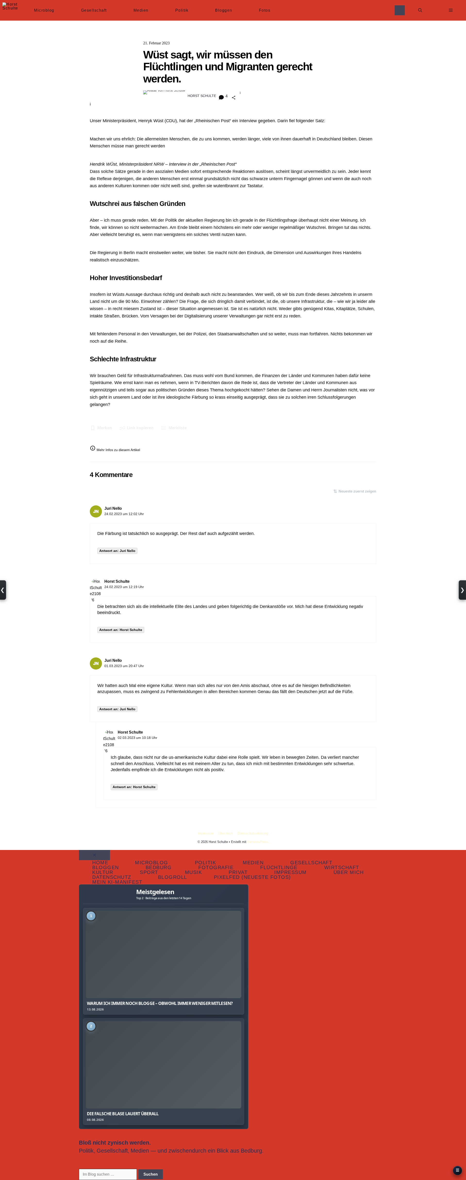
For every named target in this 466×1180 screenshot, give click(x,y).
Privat (238, 872)
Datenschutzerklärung (253, 833)
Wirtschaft (341, 867)
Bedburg (159, 867)
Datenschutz (111, 877)
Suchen (150, 1174)
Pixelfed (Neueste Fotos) (252, 877)
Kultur (102, 872)
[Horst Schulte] (10, 10)
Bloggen (223, 10)
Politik (182, 10)
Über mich (225, 833)
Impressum (206, 833)
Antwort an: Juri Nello (117, 551)
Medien (141, 10)
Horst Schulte (117, 581)
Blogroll (172, 877)
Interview (248, 120)
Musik (193, 872)
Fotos (265, 10)
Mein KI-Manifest (117, 882)
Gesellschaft (94, 10)
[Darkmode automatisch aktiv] (400, 10)
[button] (420, 10)
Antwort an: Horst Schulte (120, 630)
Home (100, 862)
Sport (149, 872)
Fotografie (215, 867)
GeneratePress (257, 842)
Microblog (44, 10)
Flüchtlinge (279, 867)
